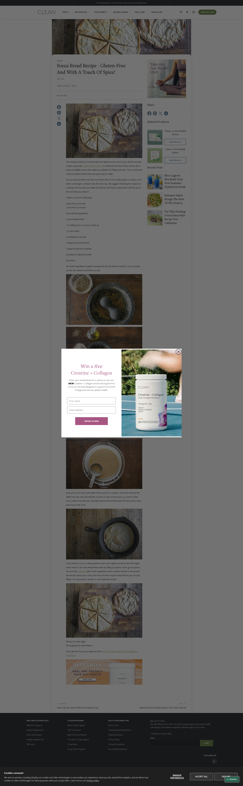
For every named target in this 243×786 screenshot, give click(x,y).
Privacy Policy (93, 780)
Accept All (201, 776)
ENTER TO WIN (91, 421)
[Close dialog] (179, 352)
